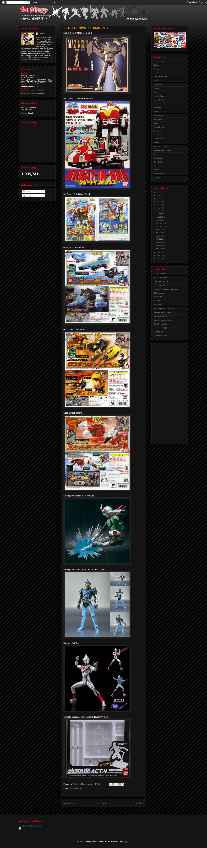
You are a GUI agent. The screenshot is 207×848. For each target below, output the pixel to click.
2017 (159, 192)
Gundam (157, 88)
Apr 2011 (159, 239)
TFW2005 (157, 304)
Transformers (159, 173)
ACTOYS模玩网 (160, 273)
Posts (27, 192)
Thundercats (158, 158)
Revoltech (157, 135)
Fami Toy (22, 826)
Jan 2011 (159, 248)
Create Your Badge (34, 826)
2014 (159, 202)
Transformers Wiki (160, 324)
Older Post (138, 803)
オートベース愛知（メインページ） (167, 328)
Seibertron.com (159, 293)
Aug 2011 (160, 226)
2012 (159, 208)
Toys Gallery (158, 162)
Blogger (125, 842)
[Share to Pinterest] (122, 784)
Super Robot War (160, 146)
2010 (159, 252)
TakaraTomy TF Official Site (164, 308)
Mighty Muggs (159, 119)
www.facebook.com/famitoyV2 (33, 93)
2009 (159, 256)
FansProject (158, 84)
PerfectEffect (159, 127)
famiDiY (157, 80)
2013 (159, 205)
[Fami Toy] (20, 829)
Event (156, 73)
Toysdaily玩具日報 (160, 316)
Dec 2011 (159, 214)
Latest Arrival (76, 788)
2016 (159, 195)
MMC (156, 123)
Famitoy (42, 33)
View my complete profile (30, 59)
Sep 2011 (160, 223)
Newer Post (69, 803)
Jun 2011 (159, 233)
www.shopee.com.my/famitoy (33, 90)
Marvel (156, 111)
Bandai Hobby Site (161, 277)
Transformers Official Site (163, 320)
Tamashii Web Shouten (162, 150)
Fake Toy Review (160, 77)
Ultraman (157, 177)
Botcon (156, 65)
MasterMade (158, 115)
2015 (159, 198)
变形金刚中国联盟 (160, 336)
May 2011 (160, 236)
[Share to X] (116, 784)
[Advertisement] (167, 393)
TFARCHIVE (158, 297)
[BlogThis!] (113, 784)
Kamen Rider (159, 96)
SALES (156, 142)
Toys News (158, 166)
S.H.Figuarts (158, 139)
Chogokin (157, 69)
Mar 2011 (159, 242)
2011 (159, 211)
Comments (29, 196)
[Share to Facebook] (119, 784)
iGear (156, 92)
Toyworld (157, 170)
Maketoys (157, 108)
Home (104, 803)
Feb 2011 (159, 245)
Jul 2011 (159, 230)
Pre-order (157, 131)
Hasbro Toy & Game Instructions (166, 289)
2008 (159, 259)
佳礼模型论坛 (159, 332)
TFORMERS (158, 301)
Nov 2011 (159, 217)
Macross (157, 104)
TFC (155, 154)
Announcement (159, 61)
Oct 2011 (159, 220)
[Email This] (110, 784)
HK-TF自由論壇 (159, 285)
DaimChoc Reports (161, 281)
